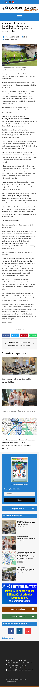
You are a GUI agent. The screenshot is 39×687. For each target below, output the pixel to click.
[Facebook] (6, 2)
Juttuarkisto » (8, 638)
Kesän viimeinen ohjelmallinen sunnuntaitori (19, 411)
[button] (19, 17)
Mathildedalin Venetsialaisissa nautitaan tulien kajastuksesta (26, 569)
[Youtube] (13, 2)
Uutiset (14, 39)
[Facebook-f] (11, 631)
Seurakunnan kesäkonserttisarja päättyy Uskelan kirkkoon (26, 522)
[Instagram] (10, 2)
